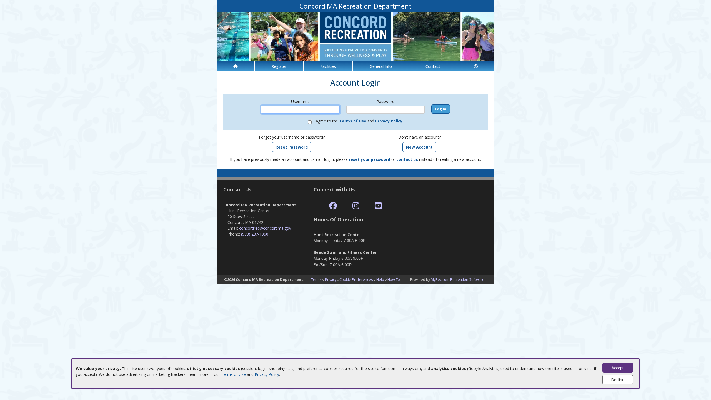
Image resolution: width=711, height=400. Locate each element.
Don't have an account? (419, 137)
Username (300, 101)
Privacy (330, 279)
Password (385, 101)
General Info (381, 66)
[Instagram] (355, 206)
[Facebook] (333, 206)
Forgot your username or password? (292, 137)
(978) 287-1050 (254, 234)
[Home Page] (235, 66)
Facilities (328, 66)
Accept (618, 367)
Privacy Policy (267, 374)
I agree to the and (359, 121)
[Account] (475, 66)
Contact (432, 66)
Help (380, 279)
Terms (316, 279)
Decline (617, 379)
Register (279, 66)
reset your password (369, 159)
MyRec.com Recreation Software (457, 279)
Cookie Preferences (356, 279)
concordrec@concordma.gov (265, 228)
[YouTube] (378, 206)
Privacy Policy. (389, 121)
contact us (407, 159)
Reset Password (292, 147)
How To (393, 279)
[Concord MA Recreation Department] (355, 36)
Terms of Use (233, 374)
